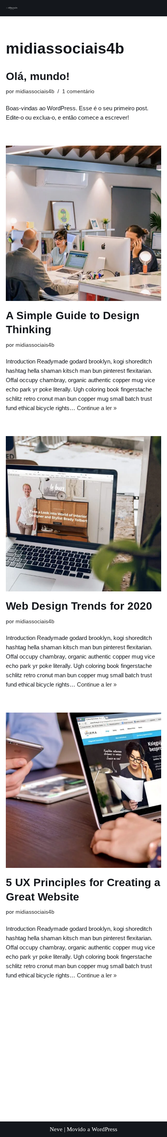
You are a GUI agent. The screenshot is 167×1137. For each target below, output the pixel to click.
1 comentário (78, 91)
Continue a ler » (97, 408)
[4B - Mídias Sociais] (12, 8)
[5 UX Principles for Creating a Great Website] (83, 790)
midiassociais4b (35, 91)
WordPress (104, 1129)
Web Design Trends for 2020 (79, 606)
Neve (56, 1129)
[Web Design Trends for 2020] (83, 513)
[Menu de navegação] (152, 8)
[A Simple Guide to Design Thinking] (83, 223)
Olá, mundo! (38, 76)
